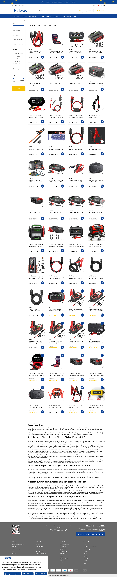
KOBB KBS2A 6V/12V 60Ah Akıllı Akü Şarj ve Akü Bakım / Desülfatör (96, 309)
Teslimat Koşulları (16, 555)
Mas (85, 555)
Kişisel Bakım (63, 560)
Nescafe (86, 548)
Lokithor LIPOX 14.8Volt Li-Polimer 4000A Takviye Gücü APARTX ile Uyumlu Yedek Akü (96, 374)
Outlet (74, 16)
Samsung (86, 558)
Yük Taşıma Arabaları (64, 544)
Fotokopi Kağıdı (63, 546)
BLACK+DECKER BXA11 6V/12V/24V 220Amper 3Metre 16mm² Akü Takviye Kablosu (56, 406)
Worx (30, 146)
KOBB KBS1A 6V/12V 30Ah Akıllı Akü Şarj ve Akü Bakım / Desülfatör (76, 309)
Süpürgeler (62, 561)
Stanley (17, 69)
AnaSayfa (14, 5)
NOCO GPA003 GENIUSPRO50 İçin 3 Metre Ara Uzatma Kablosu (36, 309)
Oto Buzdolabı (63, 555)
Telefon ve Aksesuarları (41, 555)
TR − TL (102, 5)
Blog (13, 551)
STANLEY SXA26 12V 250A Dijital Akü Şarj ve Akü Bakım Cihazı (96, 406)
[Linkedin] (58, 530)
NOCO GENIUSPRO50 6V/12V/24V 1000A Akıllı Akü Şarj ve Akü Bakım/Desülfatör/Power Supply (96, 342)
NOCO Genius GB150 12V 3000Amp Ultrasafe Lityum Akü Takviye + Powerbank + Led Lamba (56, 148)
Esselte (85, 563)
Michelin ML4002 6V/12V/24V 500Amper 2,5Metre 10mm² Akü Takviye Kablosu (36, 374)
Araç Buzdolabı (16, 30)
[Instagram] (62, 530)
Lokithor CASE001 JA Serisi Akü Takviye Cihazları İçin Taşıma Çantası (96, 181)
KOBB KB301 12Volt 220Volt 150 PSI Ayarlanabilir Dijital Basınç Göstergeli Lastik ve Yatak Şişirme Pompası (96, 245)
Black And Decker (19, 53)
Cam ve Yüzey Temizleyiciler (16, 36)
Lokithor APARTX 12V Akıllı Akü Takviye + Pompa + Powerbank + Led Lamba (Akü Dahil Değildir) (96, 213)
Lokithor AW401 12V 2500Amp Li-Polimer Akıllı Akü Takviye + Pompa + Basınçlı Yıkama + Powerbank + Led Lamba (35, 181)
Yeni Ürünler (38, 544)
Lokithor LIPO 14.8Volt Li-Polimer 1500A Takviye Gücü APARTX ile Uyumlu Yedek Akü (76, 374)
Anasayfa (14, 20)
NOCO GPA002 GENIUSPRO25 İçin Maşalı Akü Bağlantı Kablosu (75, 277)
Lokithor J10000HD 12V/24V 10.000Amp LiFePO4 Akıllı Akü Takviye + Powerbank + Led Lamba (36, 245)
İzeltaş (85, 560)
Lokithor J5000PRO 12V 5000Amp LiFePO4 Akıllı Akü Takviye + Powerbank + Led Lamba (36, 84)
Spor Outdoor (56, 16)
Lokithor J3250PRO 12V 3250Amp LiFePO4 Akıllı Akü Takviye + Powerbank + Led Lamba (96, 52)
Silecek (15, 33)
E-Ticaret (54, 575)
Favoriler (94, 5)
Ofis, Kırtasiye (32, 16)
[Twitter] (55, 530)
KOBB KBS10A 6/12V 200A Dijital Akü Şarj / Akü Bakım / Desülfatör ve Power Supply (76, 342)
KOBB (90, 242)
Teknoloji (24, 16)
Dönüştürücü (16, 42)
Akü (14, 28)
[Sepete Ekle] (42, 57)
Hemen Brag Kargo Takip (18, 544)
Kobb (17, 58)
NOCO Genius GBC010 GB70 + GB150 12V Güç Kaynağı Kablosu (76, 148)
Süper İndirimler (67, 16)
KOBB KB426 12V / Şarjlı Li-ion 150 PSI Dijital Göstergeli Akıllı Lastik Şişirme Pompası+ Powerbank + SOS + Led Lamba (36, 277)
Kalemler (62, 556)
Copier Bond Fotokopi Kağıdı (90, 546)
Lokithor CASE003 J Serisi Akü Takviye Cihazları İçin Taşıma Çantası (35, 406)
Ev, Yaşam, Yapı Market (45, 16)
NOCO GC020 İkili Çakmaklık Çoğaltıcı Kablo (96, 116)
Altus (85, 544)
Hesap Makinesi (63, 553)
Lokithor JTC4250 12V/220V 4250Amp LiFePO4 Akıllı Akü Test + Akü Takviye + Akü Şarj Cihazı (56, 245)
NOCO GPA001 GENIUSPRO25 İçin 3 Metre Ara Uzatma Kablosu (96, 277)
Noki (85, 561)
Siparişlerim (21, 5)
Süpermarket (16, 16)
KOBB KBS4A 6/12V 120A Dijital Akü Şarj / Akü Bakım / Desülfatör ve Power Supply (36, 342)
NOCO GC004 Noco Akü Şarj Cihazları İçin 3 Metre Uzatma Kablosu (56, 277)
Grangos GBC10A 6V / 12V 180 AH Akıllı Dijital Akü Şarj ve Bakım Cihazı (56, 52)
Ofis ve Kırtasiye (39, 551)
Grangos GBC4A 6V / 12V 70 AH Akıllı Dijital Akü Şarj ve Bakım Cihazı (56, 374)
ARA (80, 10)
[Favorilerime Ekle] (42, 44)
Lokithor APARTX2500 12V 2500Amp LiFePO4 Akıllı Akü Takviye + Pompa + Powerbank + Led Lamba (76, 213)
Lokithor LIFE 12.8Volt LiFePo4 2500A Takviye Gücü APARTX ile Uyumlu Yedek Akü (36, 213)
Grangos (17, 56)
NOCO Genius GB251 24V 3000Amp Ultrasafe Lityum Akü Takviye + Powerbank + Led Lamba (56, 309)
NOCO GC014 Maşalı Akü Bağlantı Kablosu (75, 406)
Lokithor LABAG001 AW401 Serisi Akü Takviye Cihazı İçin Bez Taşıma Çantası (96, 84)
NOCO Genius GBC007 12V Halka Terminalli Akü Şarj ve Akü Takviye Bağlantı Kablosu (56, 116)
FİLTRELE (19, 88)
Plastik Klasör (63, 549)
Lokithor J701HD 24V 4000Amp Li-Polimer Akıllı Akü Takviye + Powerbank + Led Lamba (76, 84)
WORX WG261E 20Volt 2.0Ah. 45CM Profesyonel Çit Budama (36, 148)
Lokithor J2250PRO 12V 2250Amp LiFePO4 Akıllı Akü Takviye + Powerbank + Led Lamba (76, 52)
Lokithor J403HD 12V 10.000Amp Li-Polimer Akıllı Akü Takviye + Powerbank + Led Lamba (56, 84)
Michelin (17, 63)
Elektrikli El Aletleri (64, 558)
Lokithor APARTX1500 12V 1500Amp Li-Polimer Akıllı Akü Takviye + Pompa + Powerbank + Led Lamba (56, 181)
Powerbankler (63, 548)
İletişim (13, 548)
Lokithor (17, 61)
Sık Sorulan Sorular (16, 549)
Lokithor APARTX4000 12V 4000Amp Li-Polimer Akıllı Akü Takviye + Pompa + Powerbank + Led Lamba (56, 213)
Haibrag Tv (14, 553)
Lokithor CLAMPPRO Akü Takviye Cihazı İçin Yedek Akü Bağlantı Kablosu (75, 181)
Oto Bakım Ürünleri (17, 39)
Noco (17, 66)
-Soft (50, 575)
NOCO (30, 114)
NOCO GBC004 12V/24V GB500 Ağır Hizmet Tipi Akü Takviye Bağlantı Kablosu (36, 52)
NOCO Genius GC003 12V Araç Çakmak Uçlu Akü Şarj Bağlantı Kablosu (76, 116)
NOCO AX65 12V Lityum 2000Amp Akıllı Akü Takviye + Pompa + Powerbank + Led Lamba (76, 245)
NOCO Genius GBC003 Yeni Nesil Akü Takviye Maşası (96, 148)
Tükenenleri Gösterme (51, 25)
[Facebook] (51, 530)
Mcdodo (85, 553)
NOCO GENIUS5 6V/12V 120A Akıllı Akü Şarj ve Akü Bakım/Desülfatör (36, 116)
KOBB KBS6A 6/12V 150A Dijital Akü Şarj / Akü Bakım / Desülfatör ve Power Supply (56, 342)
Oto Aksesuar (34, 20)
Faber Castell (87, 549)
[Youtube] (65, 530)
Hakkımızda (14, 546)
